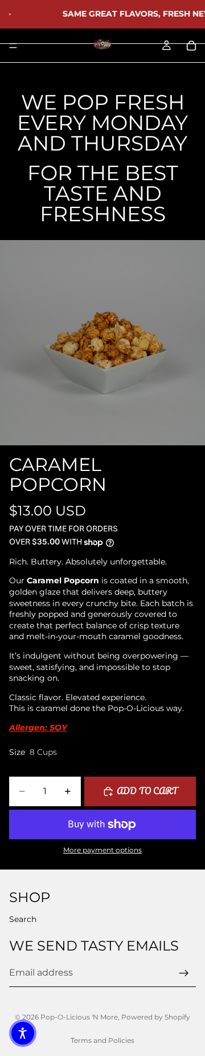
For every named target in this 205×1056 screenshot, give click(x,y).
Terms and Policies (102, 1040)
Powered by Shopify (155, 1017)
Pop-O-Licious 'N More (79, 1017)
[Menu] (13, 46)
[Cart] (191, 45)
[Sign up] (184, 973)
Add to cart (147, 791)
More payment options (102, 850)
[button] (22, 1033)
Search (22, 919)
